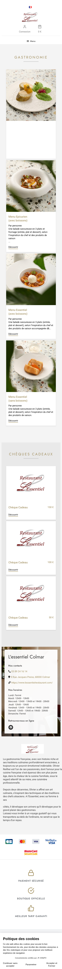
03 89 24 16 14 (19, 671)
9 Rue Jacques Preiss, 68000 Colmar (30, 677)
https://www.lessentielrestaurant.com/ (32, 683)
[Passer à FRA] (30, 7)
